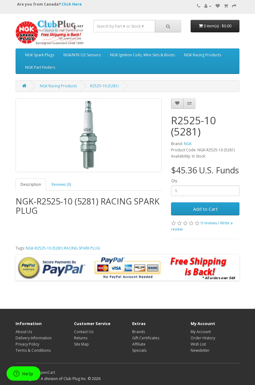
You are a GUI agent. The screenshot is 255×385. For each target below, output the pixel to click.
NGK (188, 143)
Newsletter (200, 350)
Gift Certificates (145, 338)
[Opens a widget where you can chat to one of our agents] (23, 374)
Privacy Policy (27, 344)
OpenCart (46, 372)
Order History (203, 338)
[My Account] (207, 6)
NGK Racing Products (202, 54)
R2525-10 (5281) (104, 86)
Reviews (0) (61, 184)
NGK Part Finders (40, 67)
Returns (80, 338)
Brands (138, 331)
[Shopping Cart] (226, 6)
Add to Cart (205, 209)
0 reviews (209, 223)
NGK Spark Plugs (39, 54)
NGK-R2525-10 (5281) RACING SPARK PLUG (63, 248)
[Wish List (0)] (218, 6)
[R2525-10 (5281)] (89, 135)
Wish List (198, 344)
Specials (139, 350)
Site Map (81, 344)
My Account (201, 331)
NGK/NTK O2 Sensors (82, 54)
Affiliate (139, 344)
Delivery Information (34, 338)
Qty (174, 180)
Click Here (72, 4)
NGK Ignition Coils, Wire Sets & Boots (142, 54)
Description (31, 184)
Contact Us (83, 331)
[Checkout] (234, 6)
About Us (24, 331)
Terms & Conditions (33, 350)
